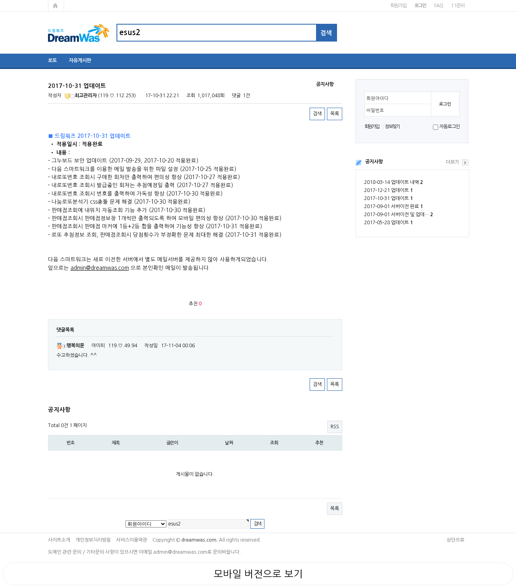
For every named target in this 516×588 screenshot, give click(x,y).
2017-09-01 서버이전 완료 (393, 206)
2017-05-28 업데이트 (388, 222)
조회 (274, 442)
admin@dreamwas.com (100, 268)
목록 (334, 113)
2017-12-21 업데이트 (388, 190)
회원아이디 (377, 98)
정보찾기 (392, 126)
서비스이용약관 (131, 540)
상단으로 (455, 540)
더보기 (452, 162)
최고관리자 (86, 95)
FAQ (438, 5)
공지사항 (374, 161)
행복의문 (75, 345)
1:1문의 (457, 5)
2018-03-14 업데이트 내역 (393, 182)
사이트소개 (59, 540)
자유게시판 (80, 60)
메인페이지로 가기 (56, 5)
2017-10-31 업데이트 (388, 198)
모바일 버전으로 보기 (258, 574)
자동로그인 (449, 126)
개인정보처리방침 (93, 540)
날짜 (229, 442)
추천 (319, 442)
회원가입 (398, 5)
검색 (317, 113)
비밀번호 (375, 110)
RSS (335, 426)
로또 (52, 60)
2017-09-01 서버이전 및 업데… (398, 214)
